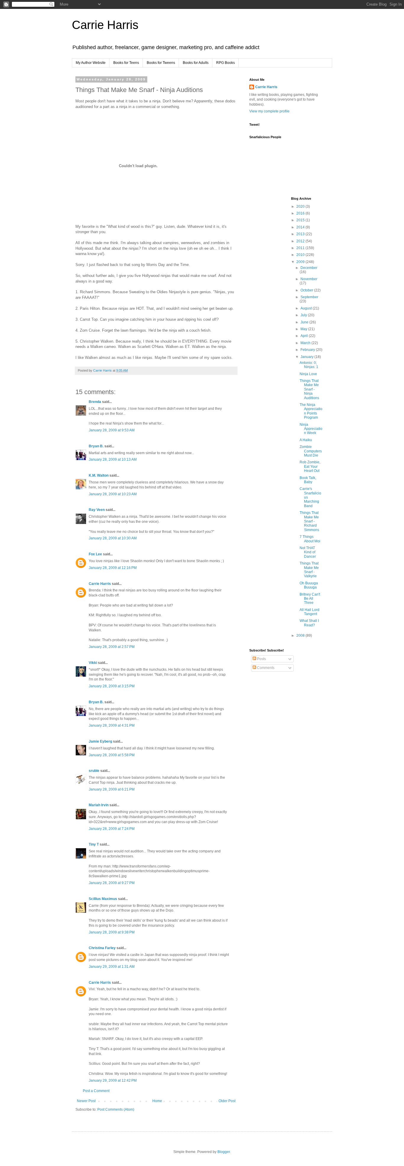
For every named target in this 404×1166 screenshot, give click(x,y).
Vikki (93, 663)
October (307, 290)
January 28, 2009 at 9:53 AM (112, 430)
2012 (301, 241)
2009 (301, 262)
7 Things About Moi (310, 539)
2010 (301, 255)
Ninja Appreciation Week (311, 428)
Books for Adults (196, 63)
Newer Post (86, 1101)
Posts (261, 659)
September (309, 297)
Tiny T (94, 844)
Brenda (95, 402)
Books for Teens (126, 63)
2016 (301, 213)
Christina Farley (102, 948)
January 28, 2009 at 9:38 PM (112, 932)
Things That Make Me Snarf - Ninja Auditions (309, 389)
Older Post (227, 1101)
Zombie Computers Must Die (311, 451)
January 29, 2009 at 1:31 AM (112, 967)
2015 (301, 220)
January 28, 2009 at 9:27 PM (112, 883)
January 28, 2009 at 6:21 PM (112, 789)
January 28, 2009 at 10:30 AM (113, 538)
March (305, 343)
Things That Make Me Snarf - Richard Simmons (309, 521)
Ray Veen (97, 510)
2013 (301, 234)
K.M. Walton (99, 475)
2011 (301, 248)
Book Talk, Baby (308, 480)
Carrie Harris (105, 24)
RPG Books (225, 63)
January (307, 357)
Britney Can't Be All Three (310, 598)
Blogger (223, 1152)
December (308, 268)
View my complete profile (269, 111)
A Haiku (306, 440)
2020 (301, 206)
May (304, 329)
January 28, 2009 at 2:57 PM (112, 647)
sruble (94, 771)
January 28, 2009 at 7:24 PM (112, 829)
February (308, 350)
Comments (265, 668)
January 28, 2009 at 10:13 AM (113, 459)
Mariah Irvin (99, 805)
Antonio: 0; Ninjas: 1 (309, 365)
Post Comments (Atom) (115, 1109)
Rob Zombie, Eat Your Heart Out (310, 466)
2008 (301, 635)
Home (157, 1101)
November (308, 279)
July (304, 315)
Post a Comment (96, 1091)
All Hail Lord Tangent (309, 612)
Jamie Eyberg (100, 741)
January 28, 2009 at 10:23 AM (113, 494)
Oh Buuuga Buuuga (309, 585)
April (304, 336)
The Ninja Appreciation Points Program (311, 411)
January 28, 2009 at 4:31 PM (112, 725)
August (306, 308)
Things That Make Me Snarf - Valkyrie (309, 569)
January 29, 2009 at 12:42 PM (113, 1080)
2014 (301, 227)
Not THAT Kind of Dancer (308, 552)
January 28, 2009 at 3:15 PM (112, 686)
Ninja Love (308, 374)
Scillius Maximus (103, 899)
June (304, 322)
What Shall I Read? (309, 623)
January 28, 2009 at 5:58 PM (112, 755)
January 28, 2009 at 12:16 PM (113, 568)
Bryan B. (96, 446)
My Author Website (91, 63)
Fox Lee (95, 554)
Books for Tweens (161, 63)
